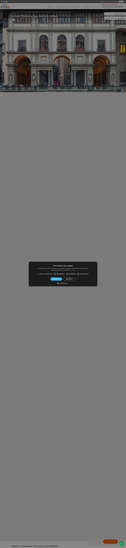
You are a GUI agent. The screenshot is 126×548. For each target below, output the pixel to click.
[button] (63, 283)
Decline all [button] (69, 279)
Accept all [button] (56, 279)
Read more (72, 270)
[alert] (63, 274)
